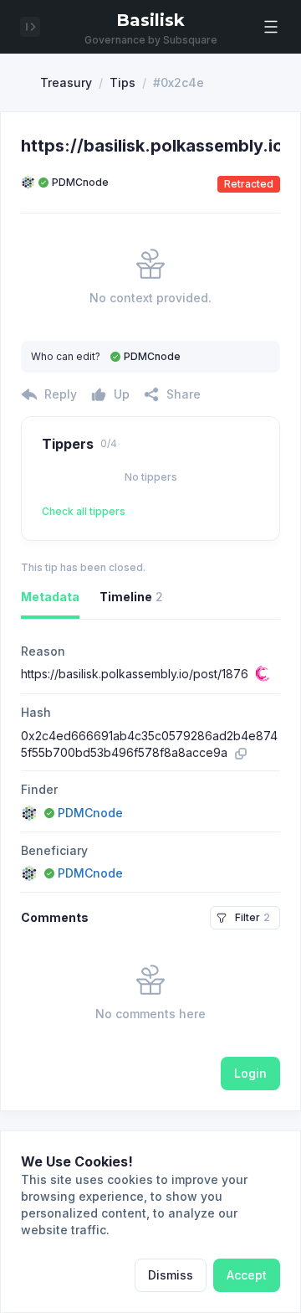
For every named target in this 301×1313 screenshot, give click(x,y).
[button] (271, 27)
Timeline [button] (131, 597)
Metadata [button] (50, 597)
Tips (122, 82)
